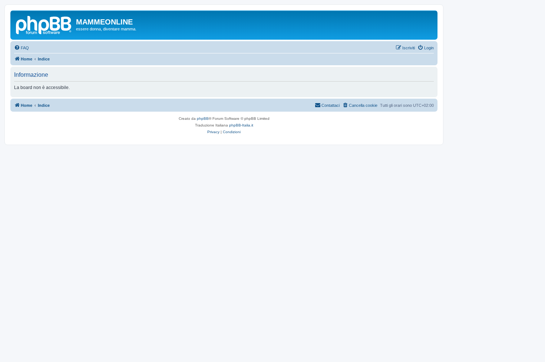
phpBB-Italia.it (241, 125)
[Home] (44, 24)
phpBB (203, 118)
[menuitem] (21, 47)
